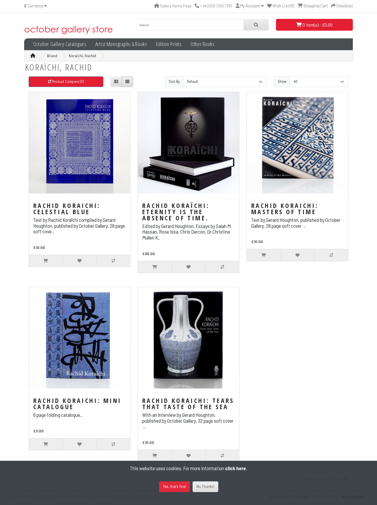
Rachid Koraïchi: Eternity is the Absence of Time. (175, 211)
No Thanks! (205, 486)
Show (282, 81)
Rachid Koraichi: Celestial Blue (66, 208)
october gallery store (68, 29)
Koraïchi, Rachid (82, 55)
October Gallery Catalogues (60, 43)
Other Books (203, 43)
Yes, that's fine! (174, 486)
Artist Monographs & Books (121, 43)
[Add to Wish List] (80, 261)
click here (235, 468)
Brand (52, 55)
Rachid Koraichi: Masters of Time (284, 208)
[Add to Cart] (46, 261)
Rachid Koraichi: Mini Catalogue (77, 403)
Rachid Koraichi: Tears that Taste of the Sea (188, 403)
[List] (116, 81)
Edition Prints (169, 43)
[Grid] (127, 81)
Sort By (174, 81)
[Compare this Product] (113, 261)
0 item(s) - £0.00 (317, 24)
